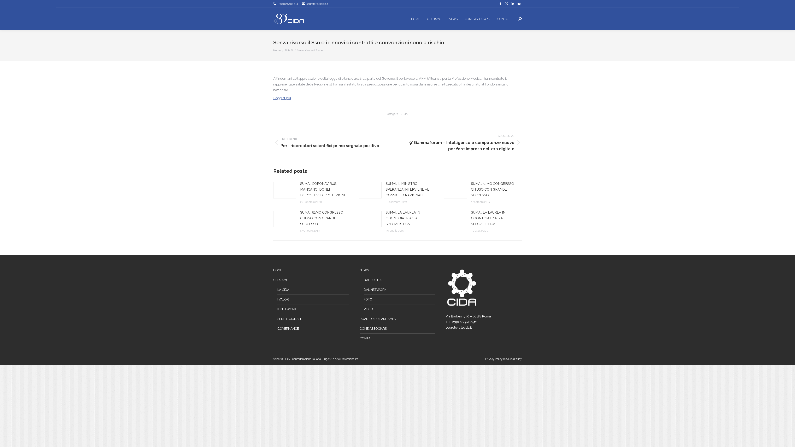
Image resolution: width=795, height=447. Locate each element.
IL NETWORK (286, 309)
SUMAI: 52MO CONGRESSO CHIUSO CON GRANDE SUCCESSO (492, 189)
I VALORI (283, 299)
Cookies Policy (513, 358)
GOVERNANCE (288, 328)
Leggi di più (282, 98)
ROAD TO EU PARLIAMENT (379, 319)
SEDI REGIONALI (289, 319)
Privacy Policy (494, 358)
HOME (277, 270)
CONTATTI (367, 338)
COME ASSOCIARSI (373, 328)
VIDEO (368, 309)
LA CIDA (283, 290)
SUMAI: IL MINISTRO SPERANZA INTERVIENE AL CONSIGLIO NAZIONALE (407, 189)
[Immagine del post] (284, 190)
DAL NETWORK (375, 290)
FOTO (368, 299)
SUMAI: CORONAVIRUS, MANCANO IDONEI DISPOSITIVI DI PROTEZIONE (323, 189)
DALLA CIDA (373, 280)
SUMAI (404, 113)
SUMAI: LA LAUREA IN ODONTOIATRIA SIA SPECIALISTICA (403, 218)
